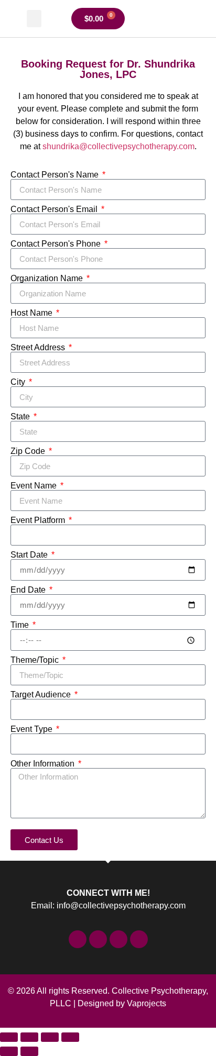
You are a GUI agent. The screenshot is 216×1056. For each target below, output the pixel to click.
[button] (34, 18)
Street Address (38, 347)
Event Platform (38, 520)
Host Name (32, 313)
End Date (29, 590)
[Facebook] (78, 939)
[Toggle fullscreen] (29, 1037)
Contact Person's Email (55, 209)
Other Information (43, 764)
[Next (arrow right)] (29, 1051)
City (18, 382)
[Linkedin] (98, 939)
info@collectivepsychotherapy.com (121, 905)
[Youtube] (139, 939)
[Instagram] (118, 939)
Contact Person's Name (55, 175)
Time (20, 625)
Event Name (34, 486)
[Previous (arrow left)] (9, 1051)
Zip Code (28, 451)
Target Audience (41, 695)
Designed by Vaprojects (122, 1003)
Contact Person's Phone (56, 244)
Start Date (30, 555)
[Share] (50, 1037)
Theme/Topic (35, 660)
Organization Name (47, 278)
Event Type (32, 729)
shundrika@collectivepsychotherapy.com (118, 146)
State (21, 417)
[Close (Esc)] (70, 1037)
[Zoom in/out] (9, 1037)
